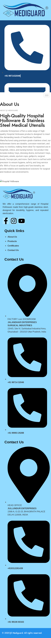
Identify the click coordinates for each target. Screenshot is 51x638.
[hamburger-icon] (47, 95)
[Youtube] (21, 221)
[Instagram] (13, 221)
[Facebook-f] (6, 221)
